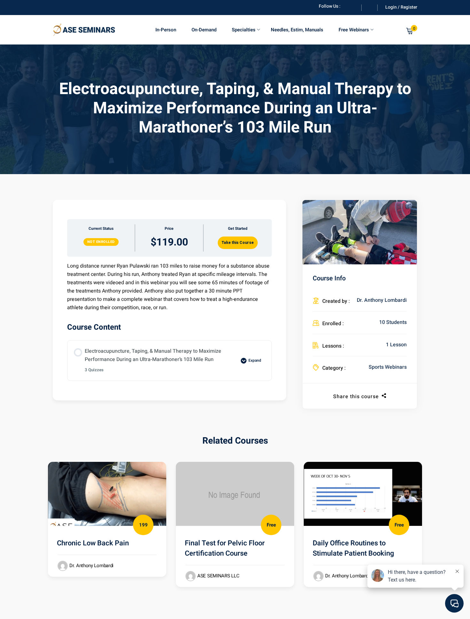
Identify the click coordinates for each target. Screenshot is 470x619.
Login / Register (401, 7)
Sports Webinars (388, 367)
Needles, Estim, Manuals (297, 29)
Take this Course (238, 242)
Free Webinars (354, 29)
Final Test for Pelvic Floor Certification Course (225, 548)
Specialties (243, 29)
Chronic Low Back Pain (93, 543)
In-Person (165, 29)
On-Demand (204, 29)
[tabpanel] (169, 287)
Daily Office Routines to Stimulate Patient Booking (353, 548)
